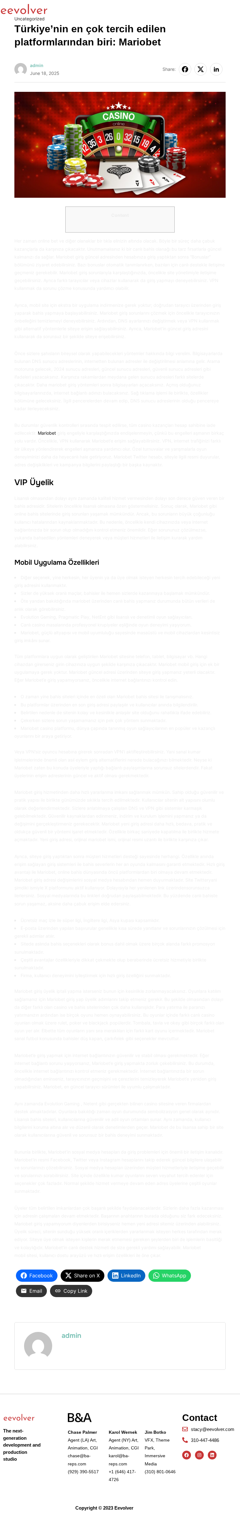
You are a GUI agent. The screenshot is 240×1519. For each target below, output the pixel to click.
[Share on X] (200, 69)
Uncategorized (29, 18)
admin (36, 65)
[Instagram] (199, 1455)
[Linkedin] (212, 1455)
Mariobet (47, 433)
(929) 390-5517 (83, 1471)
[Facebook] (186, 1455)
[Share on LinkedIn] (216, 69)
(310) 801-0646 (160, 1471)
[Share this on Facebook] (185, 69)
